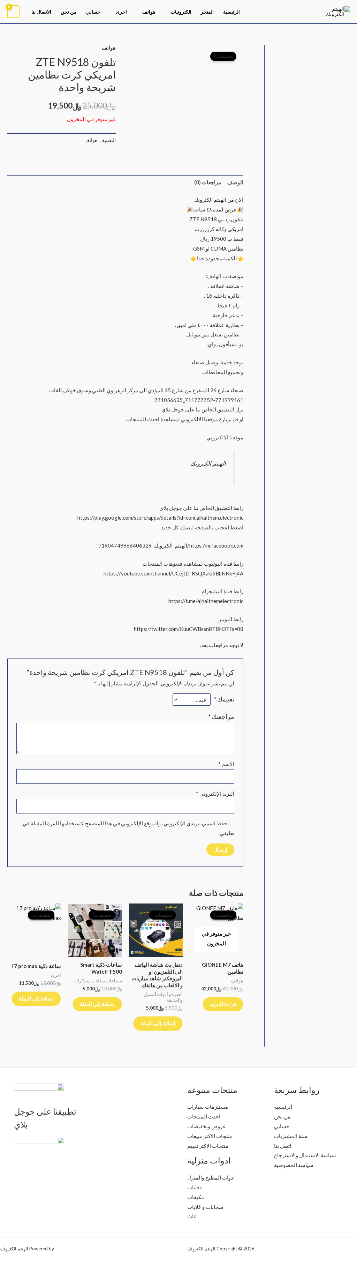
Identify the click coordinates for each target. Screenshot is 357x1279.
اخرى (121, 12)
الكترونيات (180, 12)
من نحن (69, 12)
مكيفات (195, 1197)
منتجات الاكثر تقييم (207, 1146)
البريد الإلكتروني (215, 793)
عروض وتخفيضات (206, 1126)
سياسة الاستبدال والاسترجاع (305, 1155)
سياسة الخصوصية (293, 1165)
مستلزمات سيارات (207, 1106)
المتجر (207, 12)
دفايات (194, 1187)
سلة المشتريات (290, 1136)
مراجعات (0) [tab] (207, 182)
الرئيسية (231, 12)
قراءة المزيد (223, 1004)
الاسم (226, 764)
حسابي (93, 12)
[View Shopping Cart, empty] (13, 11)
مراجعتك (221, 716)
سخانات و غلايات (205, 1207)
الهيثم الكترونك (208, 463)
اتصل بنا (282, 1146)
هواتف (148, 12)
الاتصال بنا (41, 12)
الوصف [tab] (235, 182)
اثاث (192, 1216)
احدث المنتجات (203, 1116)
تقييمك (224, 699)
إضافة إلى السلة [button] (157, 1023)
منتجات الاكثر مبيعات (210, 1136)
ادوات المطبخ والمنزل (211, 1177)
